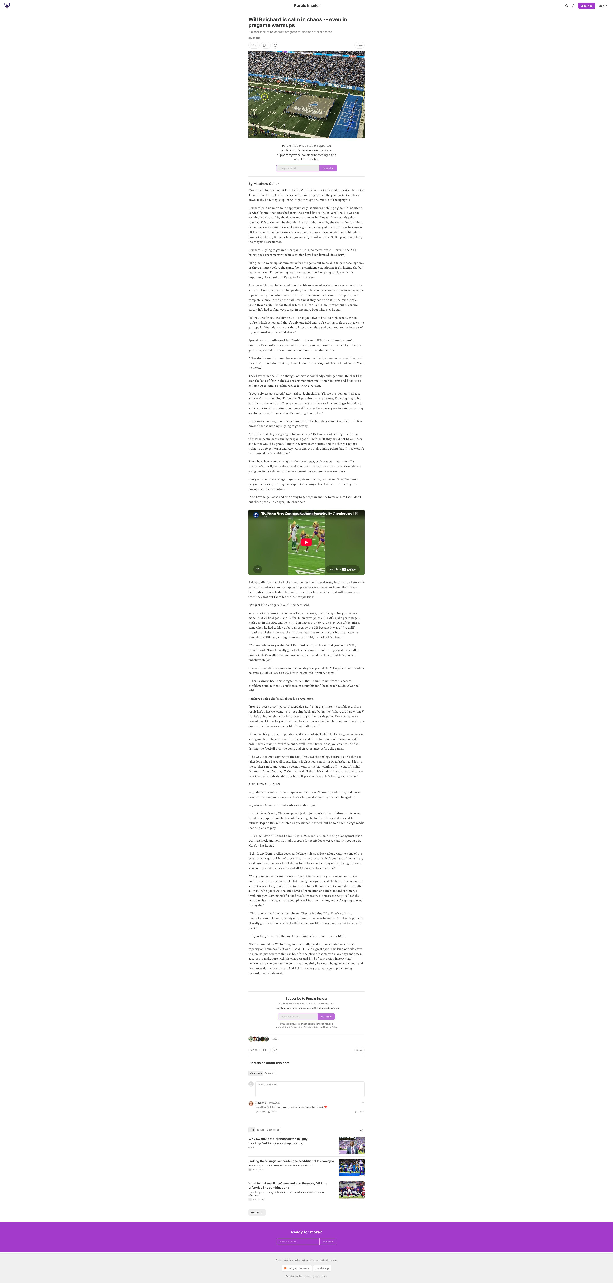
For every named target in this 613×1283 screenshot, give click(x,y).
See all (255, 1212)
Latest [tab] (260, 1129)
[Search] (567, 6)
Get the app (322, 1268)
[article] (306, 1145)
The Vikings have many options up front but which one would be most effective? (287, 1193)
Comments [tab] (256, 1073)
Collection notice (329, 1260)
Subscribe (587, 5)
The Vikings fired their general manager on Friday (275, 1143)
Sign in (603, 5)
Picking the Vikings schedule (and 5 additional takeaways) (291, 1161)
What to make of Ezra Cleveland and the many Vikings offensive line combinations (287, 1185)
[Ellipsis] (363, 1102)
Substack (290, 1276)
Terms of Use (322, 1023)
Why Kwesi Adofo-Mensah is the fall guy (278, 1139)
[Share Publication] (574, 6)
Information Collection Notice (305, 1027)
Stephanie (260, 1102)
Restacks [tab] (269, 1073)
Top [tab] (252, 1129)
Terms (314, 1260)
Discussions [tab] (273, 1129)
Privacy (306, 1260)
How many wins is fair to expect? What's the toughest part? (280, 1165)
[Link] (243, 183)
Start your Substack (298, 1268)
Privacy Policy (330, 1027)
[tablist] (262, 1073)
